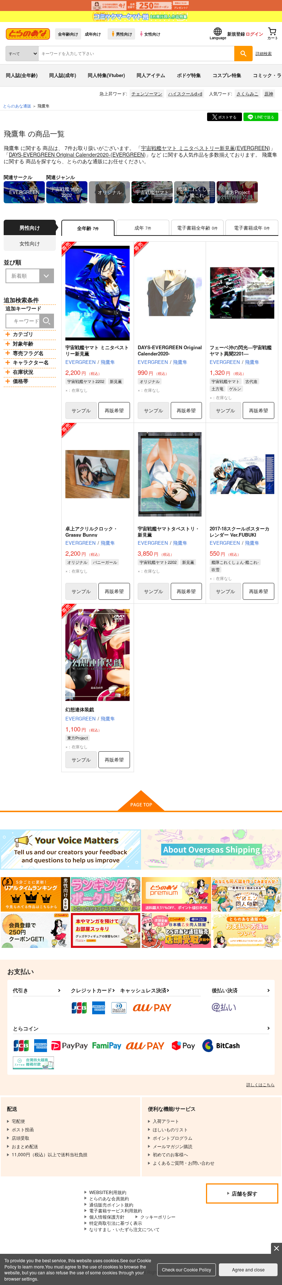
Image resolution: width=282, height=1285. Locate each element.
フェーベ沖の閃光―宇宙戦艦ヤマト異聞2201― (241, 350)
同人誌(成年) (62, 75)
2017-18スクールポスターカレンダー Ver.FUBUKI (240, 531)
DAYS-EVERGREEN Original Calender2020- (60, 154)
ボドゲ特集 (189, 75)
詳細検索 (264, 53)
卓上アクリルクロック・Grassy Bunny (91, 531)
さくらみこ (247, 93)
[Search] (46, 321)
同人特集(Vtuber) (106, 75)
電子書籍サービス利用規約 (115, 1210)
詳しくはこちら (260, 1084)
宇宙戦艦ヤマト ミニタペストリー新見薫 (188, 148)
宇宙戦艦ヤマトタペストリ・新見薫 (169, 531)
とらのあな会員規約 (109, 1198)
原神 (268, 93)
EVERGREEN (252, 148)
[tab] (142, 228)
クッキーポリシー (158, 1216)
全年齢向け (68, 34)
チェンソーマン (146, 93)
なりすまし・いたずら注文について (124, 1229)
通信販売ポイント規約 (111, 1204)
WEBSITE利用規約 (107, 1192)
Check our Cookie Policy (186, 1269)
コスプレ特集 (227, 75)
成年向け (93, 34)
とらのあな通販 (17, 106)
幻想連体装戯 (79, 709)
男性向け (124, 34)
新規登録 (236, 33)
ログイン (254, 33)
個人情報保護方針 (106, 1216)
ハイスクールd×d (185, 93)
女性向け (152, 34)
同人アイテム (151, 75)
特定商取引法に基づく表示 (115, 1223)
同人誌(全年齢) (21, 75)
